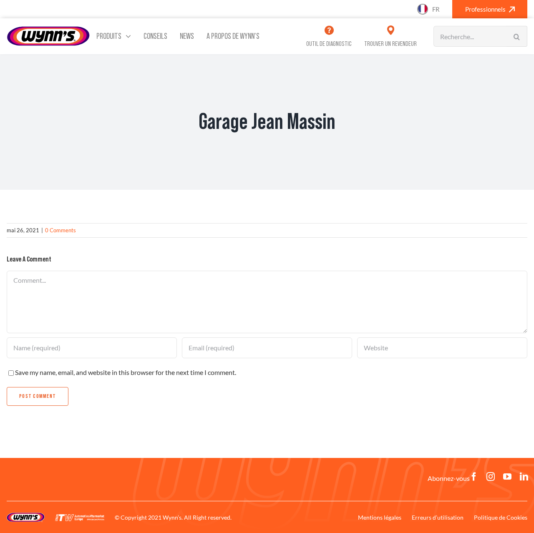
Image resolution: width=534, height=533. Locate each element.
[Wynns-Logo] (48, 29)
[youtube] (507, 477)
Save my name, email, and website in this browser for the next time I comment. (125, 372)
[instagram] (490, 477)
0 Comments (60, 230)
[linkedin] (524, 477)
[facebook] (474, 477)
